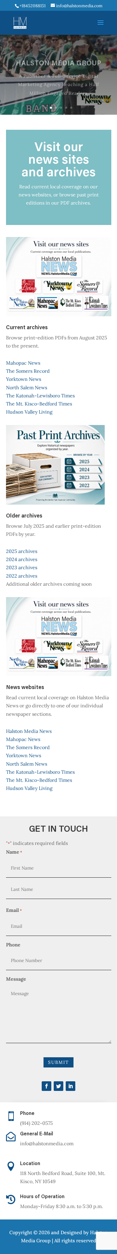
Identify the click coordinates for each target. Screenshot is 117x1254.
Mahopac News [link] (23, 363)
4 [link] (61, 108)
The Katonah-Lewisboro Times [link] (40, 396)
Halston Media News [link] (29, 731)
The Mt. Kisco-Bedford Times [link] (39, 404)
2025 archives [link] (21, 551)
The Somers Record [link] (28, 371)
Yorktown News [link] (23, 379)
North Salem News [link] (26, 387)
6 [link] (71, 108)
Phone (13, 945)
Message (16, 979)
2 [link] (51, 108)
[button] (100, 26)
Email (14, 910)
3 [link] (56, 108)
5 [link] (66, 108)
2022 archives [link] (21, 576)
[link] (32, 5)
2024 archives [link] (21, 559)
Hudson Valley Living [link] (29, 412)
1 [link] (46, 108)
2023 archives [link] (21, 567)
